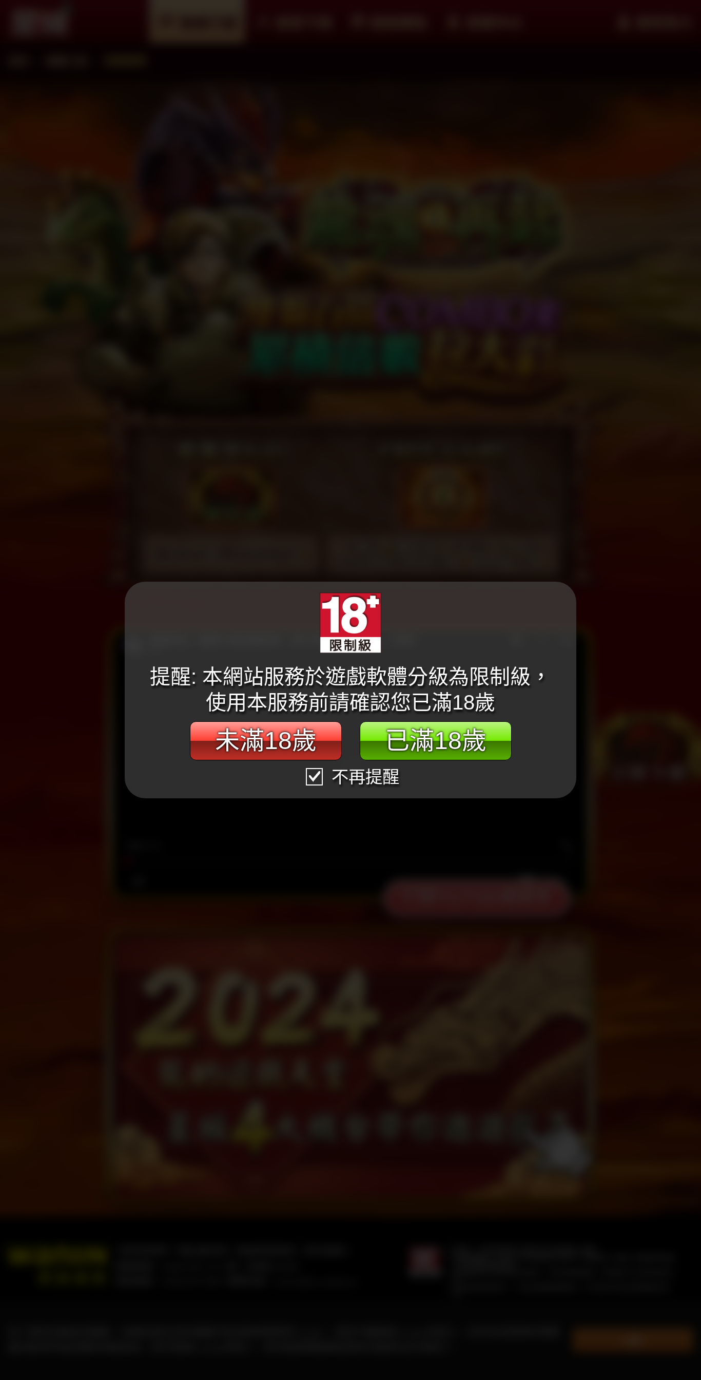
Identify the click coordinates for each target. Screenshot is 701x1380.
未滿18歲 (266, 740)
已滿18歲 (435, 740)
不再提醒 (363, 777)
